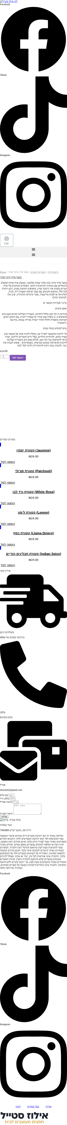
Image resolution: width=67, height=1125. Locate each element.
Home (3, 272)
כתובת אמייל (6, 802)
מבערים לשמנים (38, 272)
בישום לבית (53, 272)
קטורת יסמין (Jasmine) (33, 450)
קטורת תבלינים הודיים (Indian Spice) (33, 554)
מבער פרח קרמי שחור (11, 277)
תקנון (18, 1106)
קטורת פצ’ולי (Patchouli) (33, 471)
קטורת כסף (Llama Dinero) (33, 533)
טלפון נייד (5, 798)
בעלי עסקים (33, 1106)
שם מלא (4, 795)
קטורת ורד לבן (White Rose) (34, 492)
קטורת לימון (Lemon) (33, 512)
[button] (33, 249)
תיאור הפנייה (6, 813)
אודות (49, 1106)
